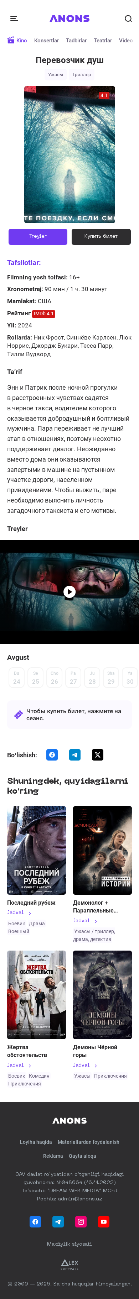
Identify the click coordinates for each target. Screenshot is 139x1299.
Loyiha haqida (36, 1142)
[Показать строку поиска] (128, 18)
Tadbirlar (76, 40)
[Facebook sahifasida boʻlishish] (52, 755)
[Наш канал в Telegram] (58, 1222)
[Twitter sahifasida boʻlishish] (97, 755)
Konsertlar (46, 40)
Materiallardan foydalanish (88, 1142)
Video (126, 40)
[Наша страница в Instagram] (81, 1222)
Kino (21, 40)
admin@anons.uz (80, 1199)
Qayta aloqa (82, 1156)
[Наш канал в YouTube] (104, 1222)
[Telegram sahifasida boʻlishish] (75, 755)
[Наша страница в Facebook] (35, 1222)
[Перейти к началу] (69, 18)
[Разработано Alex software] (69, 1264)
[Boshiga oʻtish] (69, 1120)
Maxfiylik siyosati (69, 1244)
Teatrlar (103, 40)
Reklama (53, 1156)
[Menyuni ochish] (15, 18)
